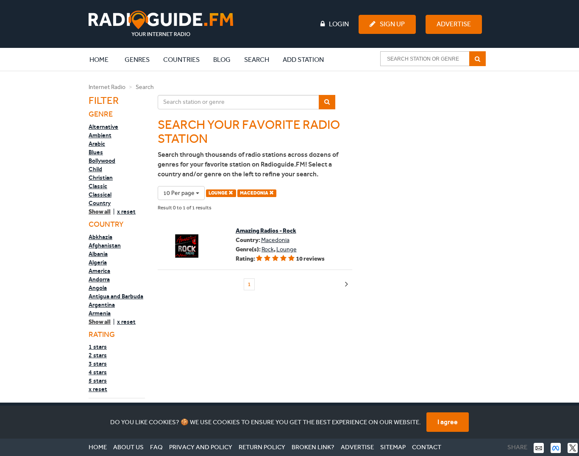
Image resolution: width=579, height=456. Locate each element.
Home (103, 59)
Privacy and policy (200, 447)
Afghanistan (105, 245)
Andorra (99, 279)
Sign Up (392, 24)
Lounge (286, 249)
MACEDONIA (254, 193)
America (99, 270)
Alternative (103, 126)
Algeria (98, 262)
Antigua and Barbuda (116, 296)
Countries (181, 60)
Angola (98, 287)
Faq (156, 447)
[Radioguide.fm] (161, 23)
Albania (98, 253)
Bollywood (102, 160)
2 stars (98, 355)
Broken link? (313, 447)
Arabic (97, 143)
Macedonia (275, 240)
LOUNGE (218, 193)
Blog (222, 60)
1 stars (98, 346)
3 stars (98, 363)
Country (100, 203)
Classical (100, 194)
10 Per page (179, 193)
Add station (303, 60)
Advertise (454, 24)
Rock (268, 249)
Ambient (100, 135)
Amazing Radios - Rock (266, 230)
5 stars (98, 380)
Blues (96, 152)
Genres (137, 60)
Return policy (262, 447)
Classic (98, 186)
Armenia (100, 313)
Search (256, 60)
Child (95, 169)
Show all (100, 211)
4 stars (98, 372)
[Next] (346, 284)
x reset (126, 211)
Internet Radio (107, 87)
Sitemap (393, 447)
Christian (101, 177)
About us (128, 447)
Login (339, 24)
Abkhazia (100, 237)
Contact (426, 447)
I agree (447, 422)
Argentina (102, 304)
